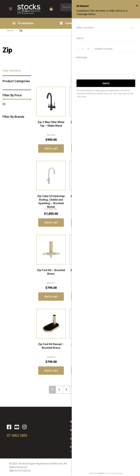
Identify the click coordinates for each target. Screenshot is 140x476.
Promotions (25, 23)
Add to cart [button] (51, 148)
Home (10, 30)
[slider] (4, 99)
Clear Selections (12, 70)
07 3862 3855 (17, 435)
